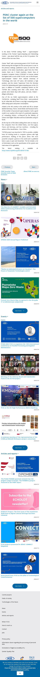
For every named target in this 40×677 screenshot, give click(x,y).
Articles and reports (7, 8)
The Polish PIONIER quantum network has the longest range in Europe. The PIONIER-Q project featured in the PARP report (18, 480)
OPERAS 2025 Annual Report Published (14, 240)
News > (4, 179)
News (2, 183)
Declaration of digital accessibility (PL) (13, 648)
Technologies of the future (10, 602)
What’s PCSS (5, 622)
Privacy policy (6, 639)
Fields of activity (7, 598)
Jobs (3, 633)
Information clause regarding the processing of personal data (19, 643)
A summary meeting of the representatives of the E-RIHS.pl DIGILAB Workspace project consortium (19, 438)
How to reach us (7, 625)
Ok (20, 673)
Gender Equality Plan (8, 651)
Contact (4, 629)
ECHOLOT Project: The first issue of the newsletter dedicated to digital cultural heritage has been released (19, 513)
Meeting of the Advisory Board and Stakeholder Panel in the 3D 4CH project (18, 377)
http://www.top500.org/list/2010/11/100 (15, 150)
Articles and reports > (10, 453)
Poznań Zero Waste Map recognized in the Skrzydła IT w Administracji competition (19, 301)
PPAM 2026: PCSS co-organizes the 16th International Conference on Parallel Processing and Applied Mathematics (20, 345)
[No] (37, 669)
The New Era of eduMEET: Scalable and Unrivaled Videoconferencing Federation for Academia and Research (18, 208)
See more (18, 311)
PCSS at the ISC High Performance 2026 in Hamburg (19, 408)
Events (3, 320)
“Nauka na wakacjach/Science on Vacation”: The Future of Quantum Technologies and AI (18, 270)
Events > (4, 316)
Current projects (7, 595)
